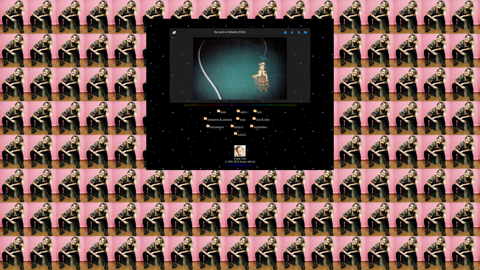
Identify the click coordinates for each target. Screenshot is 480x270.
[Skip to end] (305, 31)
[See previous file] (292, 31)
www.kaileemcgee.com (240, 164)
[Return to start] (285, 31)
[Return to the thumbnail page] (174, 31)
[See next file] (299, 31)
